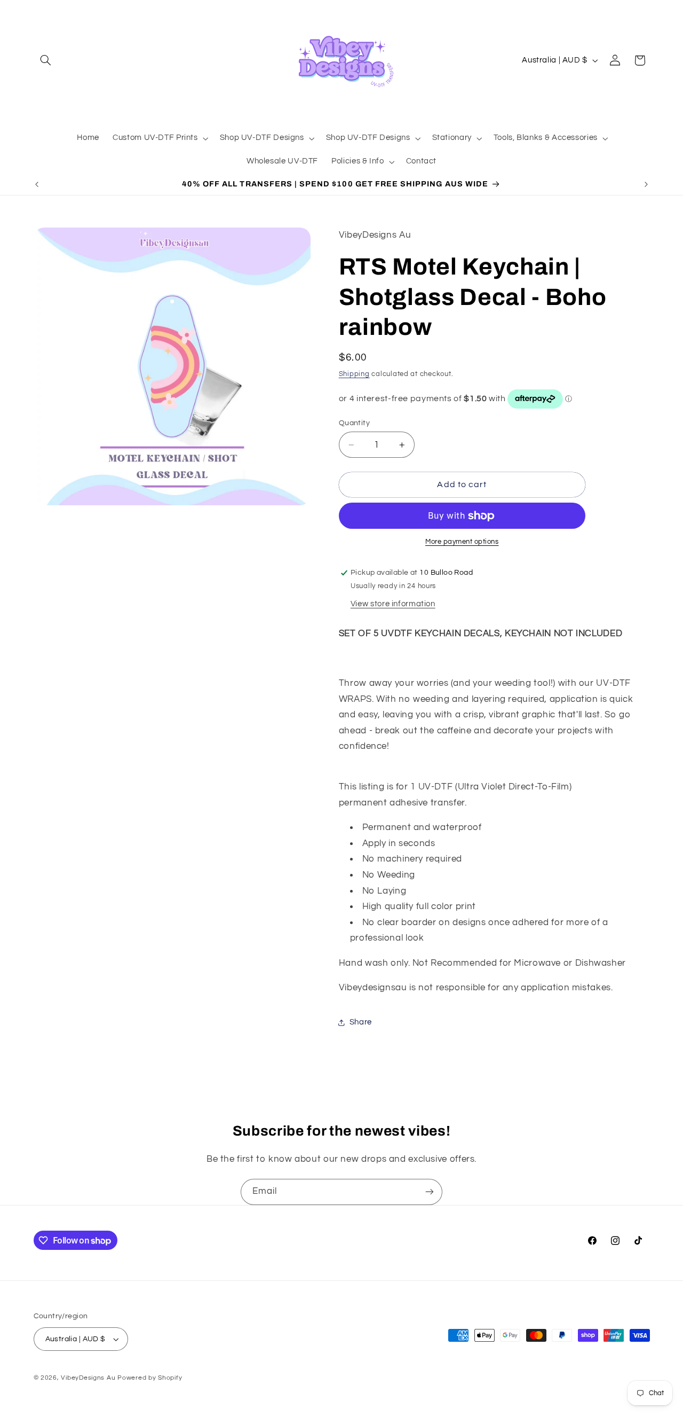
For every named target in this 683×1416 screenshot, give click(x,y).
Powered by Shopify (149, 1378)
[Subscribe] (429, 1192)
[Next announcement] (646, 184)
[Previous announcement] (37, 184)
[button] (46, 60)
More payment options (462, 542)
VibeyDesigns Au (89, 1378)
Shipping (354, 374)
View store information (393, 604)
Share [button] (361, 1023)
